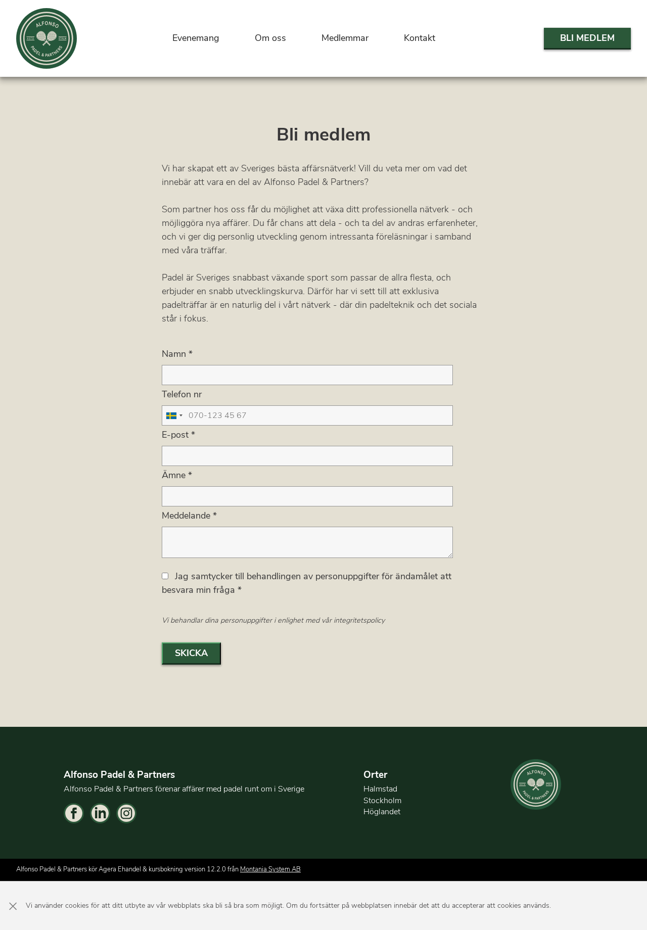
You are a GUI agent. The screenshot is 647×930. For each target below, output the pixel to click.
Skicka (191, 653)
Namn (177, 354)
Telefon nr (182, 394)
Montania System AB (270, 869)
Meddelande (189, 515)
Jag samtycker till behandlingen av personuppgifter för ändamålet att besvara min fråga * (306, 583)
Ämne (177, 475)
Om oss (270, 38)
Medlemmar (344, 38)
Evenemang (195, 38)
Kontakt (419, 38)
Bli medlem (587, 38)
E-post (178, 435)
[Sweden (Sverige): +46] (174, 415)
